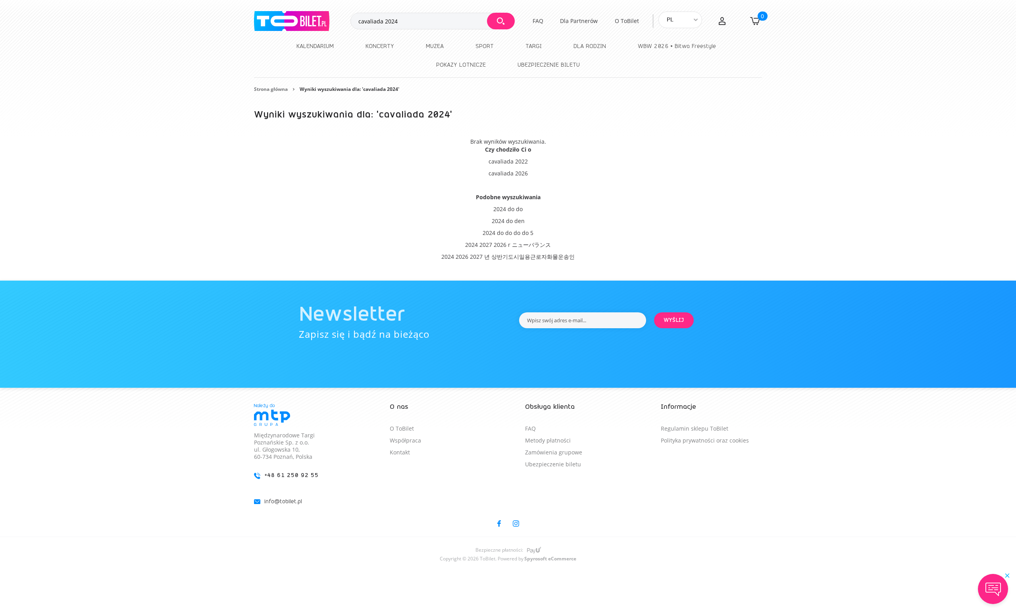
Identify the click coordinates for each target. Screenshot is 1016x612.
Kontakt (400, 452)
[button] (722, 21)
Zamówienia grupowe (553, 452)
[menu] (508, 55)
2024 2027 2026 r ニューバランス (508, 244)
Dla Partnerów (579, 21)
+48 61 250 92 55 (291, 475)
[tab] (304, 461)
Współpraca (405, 440)
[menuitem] (315, 46)
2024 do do (508, 209)
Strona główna (271, 89)
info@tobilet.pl (283, 501)
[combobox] (432, 21)
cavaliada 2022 (508, 161)
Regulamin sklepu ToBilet (694, 428)
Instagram (516, 523)
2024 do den (508, 221)
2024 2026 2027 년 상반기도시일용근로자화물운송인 (508, 256)
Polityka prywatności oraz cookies (705, 440)
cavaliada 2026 (508, 173)
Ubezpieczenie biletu (553, 464)
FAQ (538, 21)
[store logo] (302, 21)
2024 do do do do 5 (508, 233)
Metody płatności (548, 440)
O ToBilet (627, 21)
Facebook (499, 523)
